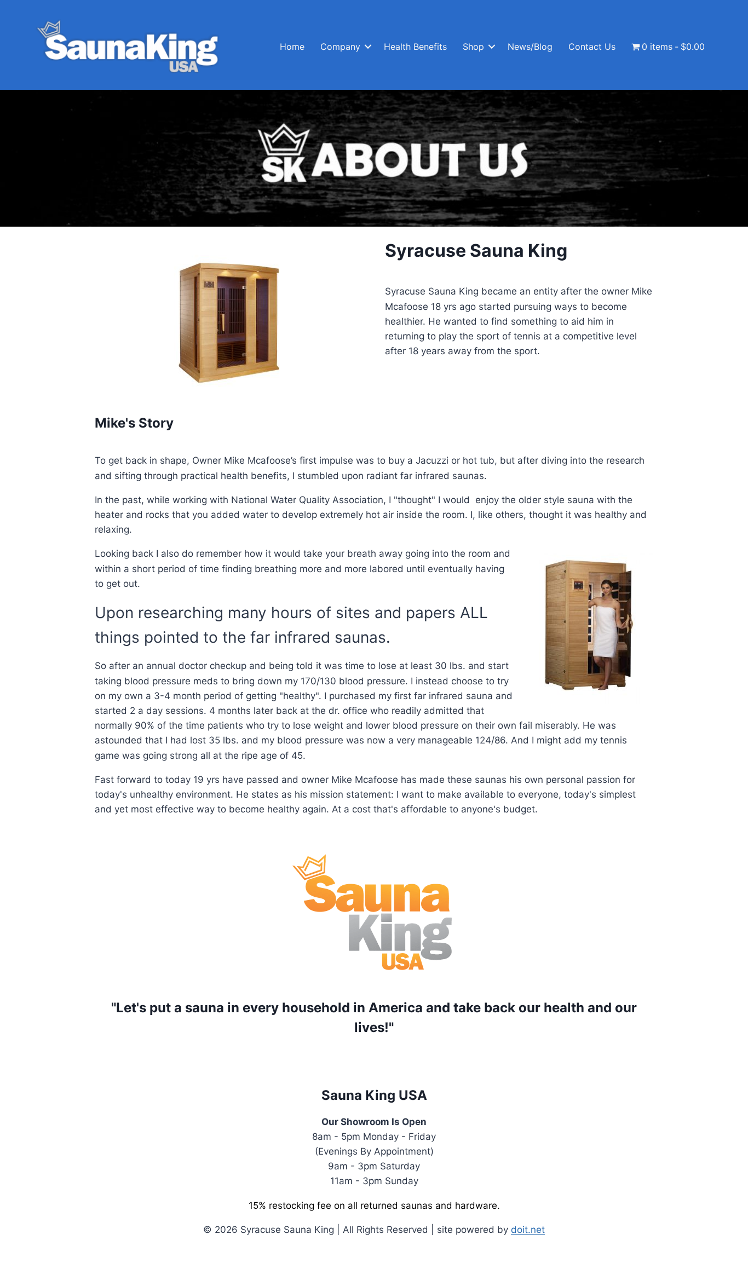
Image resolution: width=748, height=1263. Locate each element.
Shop (473, 46)
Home (292, 46)
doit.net (528, 1229)
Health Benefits (415, 46)
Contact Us (591, 46)
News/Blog (530, 46)
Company (340, 46)
